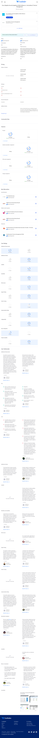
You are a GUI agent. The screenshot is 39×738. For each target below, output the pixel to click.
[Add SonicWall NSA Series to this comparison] (36, 196)
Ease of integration (4, 328)
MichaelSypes (27, 521)
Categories (16, 723)
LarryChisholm (8, 682)
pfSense (10, 619)
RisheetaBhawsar (27, 609)
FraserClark (7, 563)
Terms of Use (4, 731)
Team (2, 724)
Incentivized (5, 375)
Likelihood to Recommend (5, 246)
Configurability (3, 319)
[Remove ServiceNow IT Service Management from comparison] (36, 21)
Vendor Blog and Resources (31, 725)
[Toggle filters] (2, 2)
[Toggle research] (5, 2)
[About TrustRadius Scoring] (2, 40)
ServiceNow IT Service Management (13, 21)
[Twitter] (34, 732)
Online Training (3, 301)
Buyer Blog (16, 724)
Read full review (6, 380)
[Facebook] (31, 732)
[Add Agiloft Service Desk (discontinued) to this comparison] (36, 203)
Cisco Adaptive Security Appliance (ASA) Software (15, 13)
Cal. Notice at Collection (6, 732)
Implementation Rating (5, 310)
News (2, 726)
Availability (3, 273)
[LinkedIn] (36, 732)
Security (8, 731)
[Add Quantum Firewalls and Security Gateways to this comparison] (36, 212)
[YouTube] (29, 732)
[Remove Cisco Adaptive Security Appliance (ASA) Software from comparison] (36, 13)
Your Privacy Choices (19, 731)
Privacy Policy (13, 731)
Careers (3, 725)
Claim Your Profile (29, 724)
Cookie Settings (13, 732)
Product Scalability (4, 337)
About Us (3, 723)
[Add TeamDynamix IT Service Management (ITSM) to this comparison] (36, 235)
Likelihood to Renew (4, 255)
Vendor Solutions (29, 723)
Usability (2, 264)
